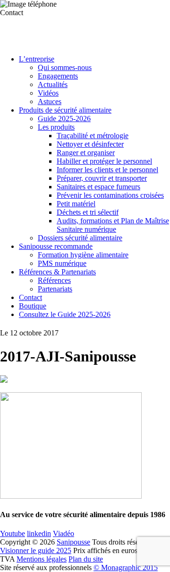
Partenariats (55, 289)
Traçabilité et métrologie (92, 136)
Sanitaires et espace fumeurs (98, 187)
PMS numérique (62, 263)
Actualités (53, 84)
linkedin (39, 533)
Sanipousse (73, 542)
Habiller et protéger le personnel (104, 161)
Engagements (58, 76)
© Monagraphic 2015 (126, 567)
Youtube (12, 533)
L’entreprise (36, 59)
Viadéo (63, 533)
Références (54, 280)
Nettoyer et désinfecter (90, 144)
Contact (30, 297)
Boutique (32, 306)
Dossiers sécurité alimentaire (80, 238)
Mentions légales (42, 559)
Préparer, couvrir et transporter (102, 178)
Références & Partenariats (57, 272)
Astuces (49, 101)
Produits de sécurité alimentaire (65, 110)
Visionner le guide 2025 (35, 550)
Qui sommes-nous (65, 67)
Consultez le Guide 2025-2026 (64, 314)
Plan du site (85, 559)
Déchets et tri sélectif (88, 212)
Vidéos (48, 93)
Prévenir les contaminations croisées (110, 195)
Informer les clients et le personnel (107, 170)
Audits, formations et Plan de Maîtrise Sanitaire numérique (113, 225)
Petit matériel (76, 204)
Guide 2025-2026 (64, 118)
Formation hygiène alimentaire (83, 255)
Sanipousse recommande (56, 246)
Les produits (56, 127)
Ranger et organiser (86, 153)
